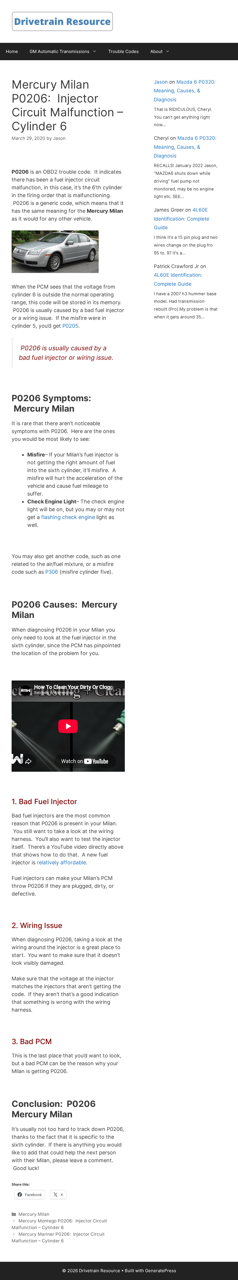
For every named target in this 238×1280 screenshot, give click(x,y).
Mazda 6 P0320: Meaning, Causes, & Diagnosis (185, 90)
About (156, 51)
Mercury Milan (34, 1214)
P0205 (70, 326)
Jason (161, 82)
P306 (51, 572)
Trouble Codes (123, 51)
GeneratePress (160, 1270)
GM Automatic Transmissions (59, 51)
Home (12, 51)
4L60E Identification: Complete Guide (181, 218)
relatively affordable (61, 862)
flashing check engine (68, 517)
